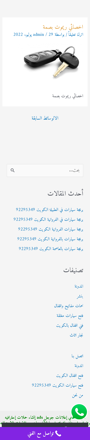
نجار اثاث (76, 335)
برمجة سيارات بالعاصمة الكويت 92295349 (51, 249)
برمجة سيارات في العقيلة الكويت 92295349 (49, 210)
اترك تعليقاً (76, 35)
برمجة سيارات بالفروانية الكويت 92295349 (50, 239)
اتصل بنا (77, 356)
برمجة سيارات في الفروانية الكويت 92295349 (48, 220)
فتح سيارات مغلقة (70, 316)
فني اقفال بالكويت (69, 326)
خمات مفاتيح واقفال (68, 306)
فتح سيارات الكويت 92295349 (57, 385)
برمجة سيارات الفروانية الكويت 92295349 (50, 229)
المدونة (78, 286)
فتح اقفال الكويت (69, 376)
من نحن (77, 395)
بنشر (80, 296)
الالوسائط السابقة (45, 118)
